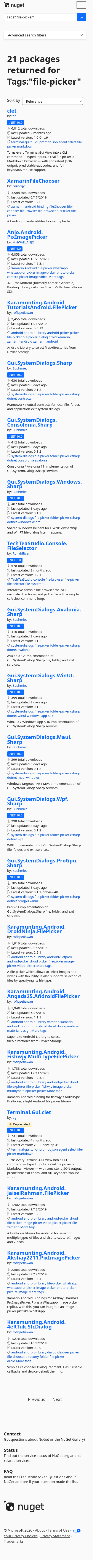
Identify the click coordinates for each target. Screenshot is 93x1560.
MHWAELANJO (23, 242)
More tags (56, 276)
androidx (54, 957)
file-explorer (16, 1086)
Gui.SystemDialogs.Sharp (39, 362)
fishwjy (47, 1086)
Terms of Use (58, 1530)
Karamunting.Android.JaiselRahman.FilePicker (38, 1190)
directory (32, 1356)
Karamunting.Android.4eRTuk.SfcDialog (36, 1324)
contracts (24, 398)
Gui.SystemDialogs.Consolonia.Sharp (32, 422)
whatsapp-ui (16, 272)
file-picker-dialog (35, 337)
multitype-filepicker (21, 1091)
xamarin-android (19, 341)
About (40, 1530)
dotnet (12, 398)
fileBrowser (28, 211)
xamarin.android (45, 341)
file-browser (47, 211)
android (30, 206)
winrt (36, 522)
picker (30, 272)
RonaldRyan (21, 553)
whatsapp (60, 268)
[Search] (81, 17)
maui (21, 777)
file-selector (15, 583)
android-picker (58, 332)
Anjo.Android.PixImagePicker (27, 234)
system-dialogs (22, 394)
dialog (61, 1026)
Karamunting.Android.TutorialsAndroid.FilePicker (42, 304)
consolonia (26, 460)
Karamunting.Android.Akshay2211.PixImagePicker (43, 1255)
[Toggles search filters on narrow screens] (81, 35)
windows (24, 522)
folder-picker (59, 394)
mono (24, 1026)
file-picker (45, 268)
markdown (25, 146)
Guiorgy (19, 186)
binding (42, 206)
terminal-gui (20, 142)
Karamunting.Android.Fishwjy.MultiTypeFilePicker (43, 1054)
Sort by (13, 100)
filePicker (63, 211)
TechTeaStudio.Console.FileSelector (37, 545)
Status (11, 1450)
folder (44, 1356)
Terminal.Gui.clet (29, 1112)
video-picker (26, 965)
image (33, 276)
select (72, 142)
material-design (18, 1030)
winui (22, 715)
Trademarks (14, 1541)
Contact (12, 1434)
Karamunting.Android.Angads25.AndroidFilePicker (43, 993)
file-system (33, 583)
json (54, 142)
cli (36, 142)
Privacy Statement (55, 1536)
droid (53, 337)
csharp (75, 394)
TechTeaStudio (21, 579)
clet (11, 110)
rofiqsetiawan (23, 312)
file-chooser (16, 1356)
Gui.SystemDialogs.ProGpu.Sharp (42, 862)
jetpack (66, 957)
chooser (63, 1352)
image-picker (46, 272)
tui (32, 142)
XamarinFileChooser (33, 180)
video (43, 276)
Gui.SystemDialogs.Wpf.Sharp (38, 801)
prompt (45, 142)
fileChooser (57, 206)
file (74, 1222)
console (39, 579)
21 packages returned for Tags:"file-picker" (44, 70)
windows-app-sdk (40, 715)
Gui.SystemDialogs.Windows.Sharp (44, 484)
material (73, 1026)
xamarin (17, 206)
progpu (23, 901)
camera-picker (17, 276)
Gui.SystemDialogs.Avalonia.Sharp (44, 611)
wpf (20, 839)
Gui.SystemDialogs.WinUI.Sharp (40, 677)
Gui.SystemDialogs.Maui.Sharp (39, 739)
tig (14, 116)
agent (63, 142)
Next (57, 1399)
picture (12, 1292)
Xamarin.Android (24, 268)
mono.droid (38, 1026)
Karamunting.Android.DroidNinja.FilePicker (36, 929)
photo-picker (66, 272)
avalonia (41, 460)
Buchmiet (20, 368)
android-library (35, 332)
